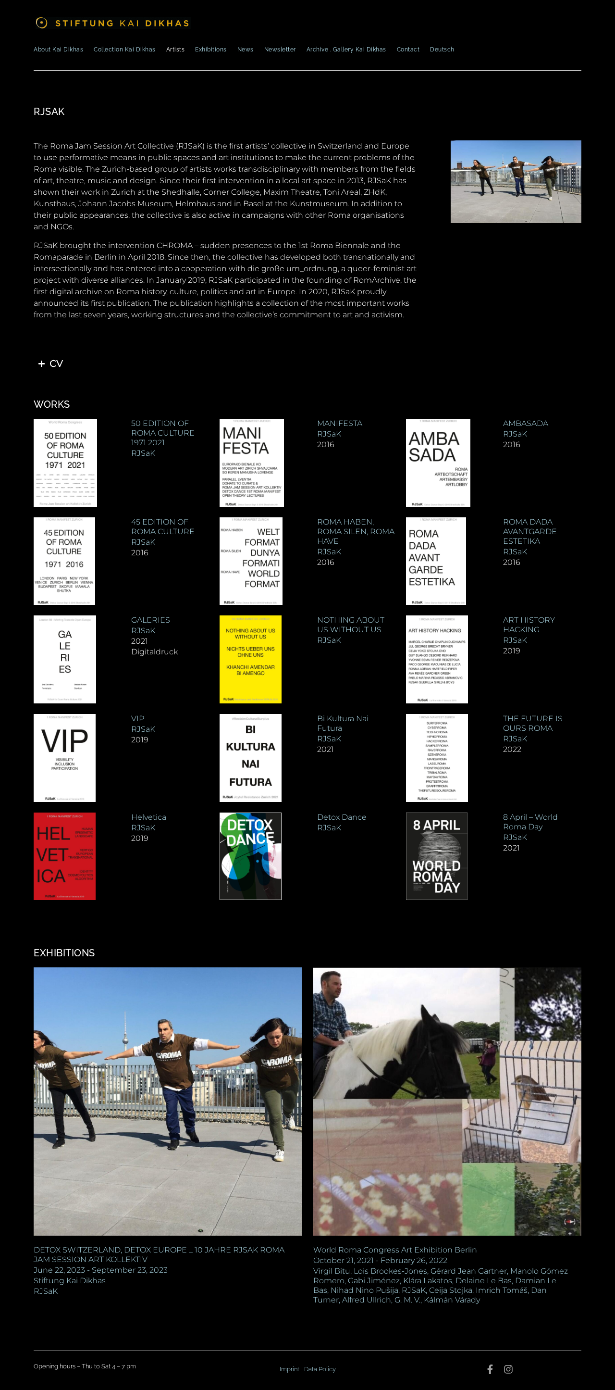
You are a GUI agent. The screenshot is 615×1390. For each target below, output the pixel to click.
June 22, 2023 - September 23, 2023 (101, 1270)
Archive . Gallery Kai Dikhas (346, 49)
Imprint (289, 1369)
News (245, 49)
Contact (408, 49)
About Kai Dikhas (58, 49)
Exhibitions (211, 49)
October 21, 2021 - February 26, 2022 (380, 1260)
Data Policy (320, 1369)
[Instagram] (508, 1369)
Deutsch (442, 49)
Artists (175, 49)
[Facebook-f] (490, 1369)
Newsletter (280, 49)
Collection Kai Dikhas (125, 49)
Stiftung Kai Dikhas (70, 1280)
